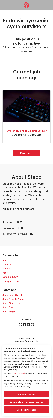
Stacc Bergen (9, 311)
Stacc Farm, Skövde (12, 295)
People (6, 268)
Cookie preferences (26, 410)
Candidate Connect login (26, 341)
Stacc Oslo (8, 307)
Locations (7, 264)
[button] (48, 4)
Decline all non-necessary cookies (26, 402)
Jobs (5, 272)
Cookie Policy (18, 373)
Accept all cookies (26, 394)
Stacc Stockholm (11, 303)
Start (4, 260)
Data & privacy (10, 277)
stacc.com (26, 319)
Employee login (26, 338)
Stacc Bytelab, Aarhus (13, 299)
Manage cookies (10, 281)
